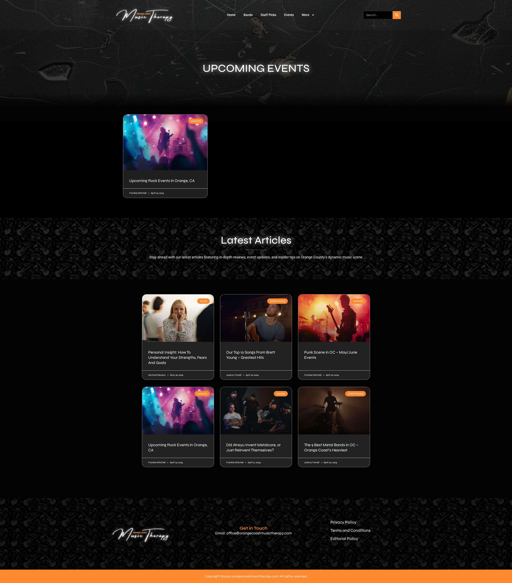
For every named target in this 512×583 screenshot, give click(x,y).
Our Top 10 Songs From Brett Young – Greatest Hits (250, 355)
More (305, 15)
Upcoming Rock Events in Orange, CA (162, 180)
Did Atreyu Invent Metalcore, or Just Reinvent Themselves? (253, 447)
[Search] (397, 15)
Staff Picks (268, 15)
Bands (248, 15)
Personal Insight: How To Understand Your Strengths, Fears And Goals (177, 357)
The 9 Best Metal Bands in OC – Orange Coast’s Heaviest (331, 447)
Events (289, 15)
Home (231, 15)
